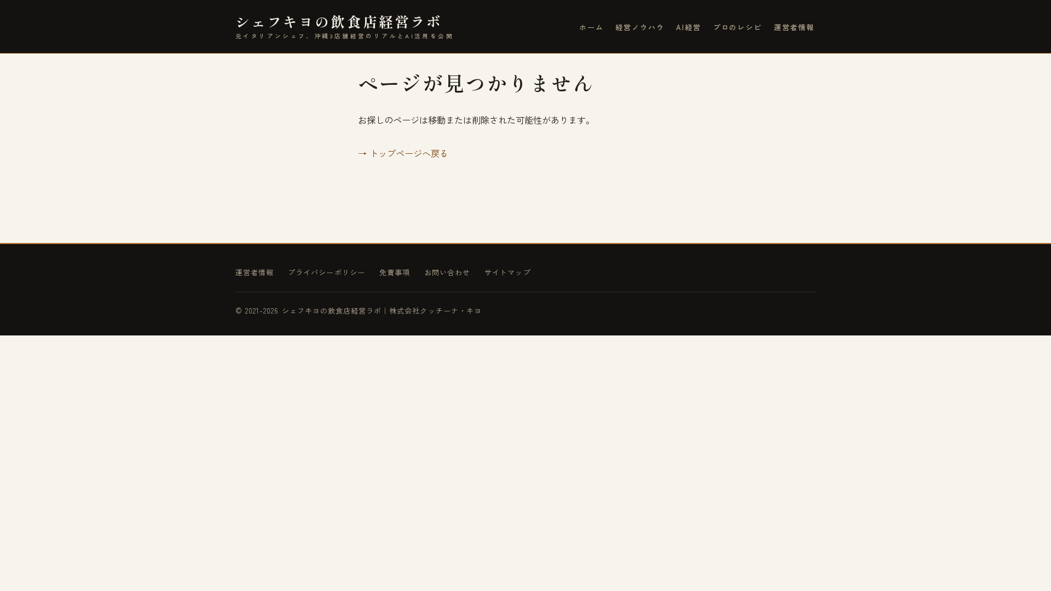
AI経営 (688, 27)
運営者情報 (794, 27)
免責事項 (394, 272)
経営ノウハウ (639, 27)
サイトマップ (507, 272)
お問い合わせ (447, 272)
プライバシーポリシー (326, 272)
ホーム (591, 27)
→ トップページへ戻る (403, 153)
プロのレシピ (737, 27)
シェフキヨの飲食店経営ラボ (344, 26)
